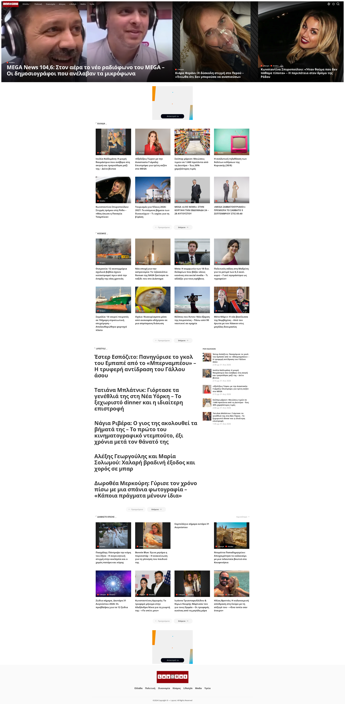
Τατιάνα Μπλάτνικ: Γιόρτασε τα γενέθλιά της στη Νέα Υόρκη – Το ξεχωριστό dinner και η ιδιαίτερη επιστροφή (138, 399)
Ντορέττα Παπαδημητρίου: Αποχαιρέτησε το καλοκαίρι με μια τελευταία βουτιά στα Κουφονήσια (230, 557)
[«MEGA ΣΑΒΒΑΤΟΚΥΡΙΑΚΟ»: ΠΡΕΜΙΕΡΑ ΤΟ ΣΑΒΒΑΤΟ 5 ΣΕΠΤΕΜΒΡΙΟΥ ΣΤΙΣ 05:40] (231, 190)
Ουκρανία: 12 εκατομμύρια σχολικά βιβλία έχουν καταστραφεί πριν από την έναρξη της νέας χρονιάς (111, 273)
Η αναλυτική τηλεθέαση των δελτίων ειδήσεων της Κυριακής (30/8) (230, 162)
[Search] (338, 4)
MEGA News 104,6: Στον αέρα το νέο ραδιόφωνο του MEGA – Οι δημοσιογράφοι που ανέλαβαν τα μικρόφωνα (85, 70)
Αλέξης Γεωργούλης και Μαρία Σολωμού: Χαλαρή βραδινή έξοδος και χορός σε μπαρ (144, 462)
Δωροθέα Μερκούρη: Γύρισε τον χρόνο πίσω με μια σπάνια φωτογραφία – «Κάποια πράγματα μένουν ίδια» (145, 489)
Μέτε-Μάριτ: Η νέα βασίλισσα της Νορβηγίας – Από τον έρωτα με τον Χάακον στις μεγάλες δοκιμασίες (231, 321)
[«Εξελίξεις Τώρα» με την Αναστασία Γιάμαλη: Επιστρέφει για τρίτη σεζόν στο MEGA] (153, 142)
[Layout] (11, 4)
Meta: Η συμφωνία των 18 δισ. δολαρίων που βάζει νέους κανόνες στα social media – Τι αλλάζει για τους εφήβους (192, 273)
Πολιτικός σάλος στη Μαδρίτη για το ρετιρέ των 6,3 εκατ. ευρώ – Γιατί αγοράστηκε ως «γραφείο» (231, 273)
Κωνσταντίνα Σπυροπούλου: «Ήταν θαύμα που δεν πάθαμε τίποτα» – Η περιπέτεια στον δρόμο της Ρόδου (299, 73)
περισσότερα (241, 517)
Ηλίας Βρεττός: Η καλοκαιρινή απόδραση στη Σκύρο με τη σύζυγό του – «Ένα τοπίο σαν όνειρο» (231, 605)
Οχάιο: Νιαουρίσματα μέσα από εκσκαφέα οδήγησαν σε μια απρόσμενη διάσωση (151, 320)
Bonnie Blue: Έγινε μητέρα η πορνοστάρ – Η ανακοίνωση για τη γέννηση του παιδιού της (151, 557)
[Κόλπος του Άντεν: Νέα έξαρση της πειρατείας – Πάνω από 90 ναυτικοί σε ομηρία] (192, 300)
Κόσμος (102, 262)
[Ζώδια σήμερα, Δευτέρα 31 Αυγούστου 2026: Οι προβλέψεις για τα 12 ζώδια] (113, 584)
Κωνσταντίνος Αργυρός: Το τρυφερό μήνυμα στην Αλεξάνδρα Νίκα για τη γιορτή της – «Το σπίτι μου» (152, 605)
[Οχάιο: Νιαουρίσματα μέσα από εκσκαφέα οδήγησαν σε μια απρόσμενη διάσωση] (153, 300)
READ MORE (160, 80)
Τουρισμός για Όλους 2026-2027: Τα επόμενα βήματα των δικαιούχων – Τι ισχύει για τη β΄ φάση (152, 211)
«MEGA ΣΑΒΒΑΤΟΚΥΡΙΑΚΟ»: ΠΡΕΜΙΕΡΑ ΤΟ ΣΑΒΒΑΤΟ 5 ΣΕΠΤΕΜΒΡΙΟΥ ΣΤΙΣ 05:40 (230, 210)
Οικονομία (192, 153)
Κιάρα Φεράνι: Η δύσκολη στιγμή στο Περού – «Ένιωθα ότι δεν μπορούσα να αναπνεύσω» (209, 75)
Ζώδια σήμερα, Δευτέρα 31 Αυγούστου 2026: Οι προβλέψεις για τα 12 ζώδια (112, 604)
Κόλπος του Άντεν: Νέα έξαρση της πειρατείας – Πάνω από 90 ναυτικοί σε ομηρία (192, 320)
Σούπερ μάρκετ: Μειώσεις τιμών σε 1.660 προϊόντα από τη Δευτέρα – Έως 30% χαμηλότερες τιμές (191, 163)
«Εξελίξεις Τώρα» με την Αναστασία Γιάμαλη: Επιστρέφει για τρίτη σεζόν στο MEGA (151, 163)
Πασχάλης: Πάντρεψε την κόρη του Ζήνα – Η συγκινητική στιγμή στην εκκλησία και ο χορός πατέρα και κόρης (113, 557)
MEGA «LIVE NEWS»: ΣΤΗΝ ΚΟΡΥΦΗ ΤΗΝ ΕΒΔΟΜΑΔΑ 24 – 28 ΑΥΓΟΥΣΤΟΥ (192, 210)
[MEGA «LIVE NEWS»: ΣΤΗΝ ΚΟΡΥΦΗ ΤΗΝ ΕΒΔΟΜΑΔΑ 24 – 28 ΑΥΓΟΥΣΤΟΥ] (192, 190)
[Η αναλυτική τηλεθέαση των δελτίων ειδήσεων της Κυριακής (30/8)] (231, 142)
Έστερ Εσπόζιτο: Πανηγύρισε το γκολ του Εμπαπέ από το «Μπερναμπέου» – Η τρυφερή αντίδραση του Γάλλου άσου (145, 366)
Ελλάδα (12, 62)
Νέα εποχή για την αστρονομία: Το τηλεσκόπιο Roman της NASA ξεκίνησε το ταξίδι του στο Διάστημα (151, 273)
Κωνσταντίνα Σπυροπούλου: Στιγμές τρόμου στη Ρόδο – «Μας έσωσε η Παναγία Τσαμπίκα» (112, 211)
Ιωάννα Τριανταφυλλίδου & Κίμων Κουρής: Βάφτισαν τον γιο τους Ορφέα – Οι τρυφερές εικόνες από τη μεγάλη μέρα (192, 605)
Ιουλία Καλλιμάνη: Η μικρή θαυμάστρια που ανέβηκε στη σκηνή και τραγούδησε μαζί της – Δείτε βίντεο (113, 163)
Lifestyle (180, 69)
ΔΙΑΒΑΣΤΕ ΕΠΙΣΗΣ (106, 516)
